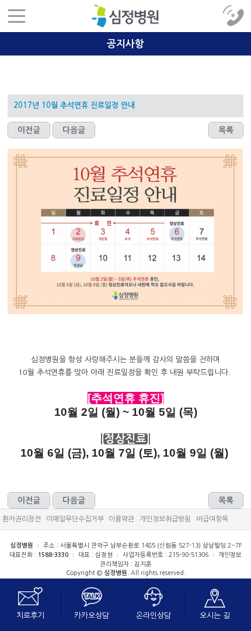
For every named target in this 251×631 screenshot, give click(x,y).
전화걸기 (235, 16)
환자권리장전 (21, 519)
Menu (16, 16)
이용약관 (121, 519)
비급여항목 (212, 519)
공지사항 (125, 15)
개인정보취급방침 (165, 519)
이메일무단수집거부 (75, 519)
